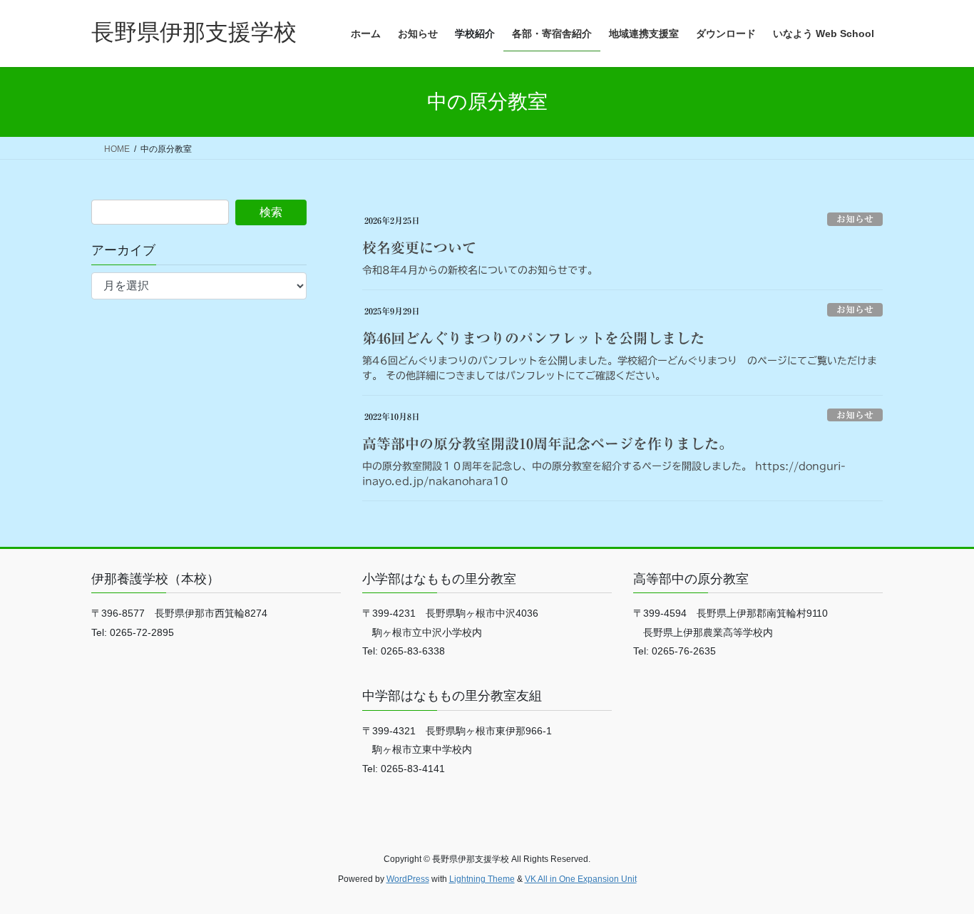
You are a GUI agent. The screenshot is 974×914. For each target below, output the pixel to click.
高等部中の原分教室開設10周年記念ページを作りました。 (547, 443)
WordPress (407, 879)
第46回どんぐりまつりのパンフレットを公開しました (533, 338)
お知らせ (854, 219)
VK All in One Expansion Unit (581, 879)
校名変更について (419, 247)
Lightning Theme (482, 879)
